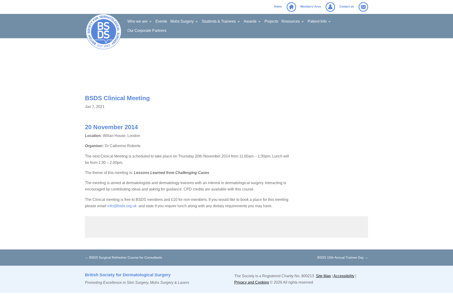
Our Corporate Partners (146, 31)
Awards (250, 21)
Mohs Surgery (182, 21)
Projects (271, 21)
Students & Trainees (219, 21)
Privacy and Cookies (251, 282)
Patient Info (317, 21)
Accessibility (343, 276)
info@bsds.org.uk (122, 206)
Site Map (323, 276)
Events (161, 21)
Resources (290, 21)
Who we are (137, 21)
